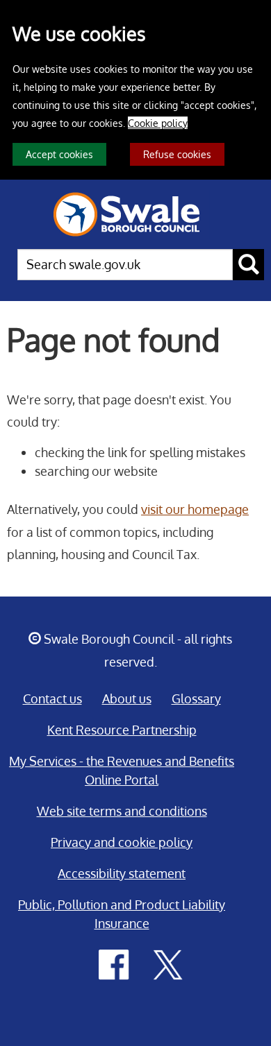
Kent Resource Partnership (122, 729)
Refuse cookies (177, 154)
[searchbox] (125, 264)
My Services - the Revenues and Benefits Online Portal (121, 770)
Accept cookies (59, 154)
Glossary (196, 698)
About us (126, 698)
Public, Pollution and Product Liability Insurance (121, 914)
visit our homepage (195, 509)
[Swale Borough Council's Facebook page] (114, 963)
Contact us (52, 698)
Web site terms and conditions (122, 810)
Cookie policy (158, 123)
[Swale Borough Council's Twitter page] (168, 963)
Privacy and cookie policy (121, 842)
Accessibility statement (122, 873)
